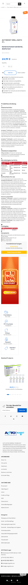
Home (2, 7)
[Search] (19, 4)
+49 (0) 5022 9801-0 (8, 557)
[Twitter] (11, 416)
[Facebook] (5, 416)
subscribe (22, 410)
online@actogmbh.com (9, 563)
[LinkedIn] (14, 419)
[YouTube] (22, 416)
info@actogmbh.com (8, 566)
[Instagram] (17, 416)
